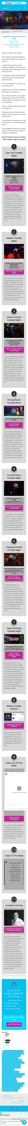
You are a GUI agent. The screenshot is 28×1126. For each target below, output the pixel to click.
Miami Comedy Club (15, 1065)
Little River (16, 1062)
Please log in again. (5, 1119)
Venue (14, 45)
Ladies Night (10, 1062)
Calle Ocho (20, 1051)
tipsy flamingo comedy (7, 1085)
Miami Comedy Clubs (7, 1067)
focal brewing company (8, 1060)
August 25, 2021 (15, 882)
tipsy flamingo (20, 1083)
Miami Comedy (5, 1065)
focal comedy (18, 1060)
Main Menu (5, 8)
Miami (22, 1062)
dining (3, 1055)
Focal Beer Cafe (6, 1058)
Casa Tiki (4, 1053)
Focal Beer (17, 1055)
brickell (5, 1051)
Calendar (15, 44)
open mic (17, 1074)
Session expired (4, 1115)
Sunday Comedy (12, 1078)
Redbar (22, 1074)
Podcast (11, 45)
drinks (8, 1055)
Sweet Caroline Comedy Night (9, 1081)
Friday (3, 1062)
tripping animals (18, 1085)
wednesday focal (13, 1090)
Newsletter (21, 44)
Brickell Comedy (13, 1051)
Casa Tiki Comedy (12, 1053)
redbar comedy (6, 1076)
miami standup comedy (8, 1072)
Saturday (4, 1078)
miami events (17, 1067)
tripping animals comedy (8, 1088)
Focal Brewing (14, 1058)
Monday (17, 1072)
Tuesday (18, 1088)
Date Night (20, 1053)
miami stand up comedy (8, 1069)
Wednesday (5, 1090)
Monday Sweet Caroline (8, 1074)
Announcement (8, 31)
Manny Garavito (15, 42)
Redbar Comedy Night (16, 1076)
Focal (12, 1055)
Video (18, 45)
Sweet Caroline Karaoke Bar (9, 1083)
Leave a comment (15, 47)
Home (3, 31)
